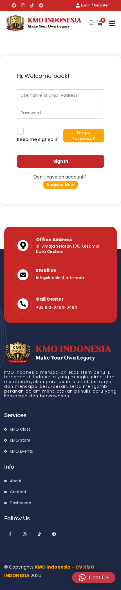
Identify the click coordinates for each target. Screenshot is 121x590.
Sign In (60, 161)
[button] (93, 577)
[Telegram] (41, 5)
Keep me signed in (38, 139)
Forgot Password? (83, 135)
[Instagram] (23, 5)
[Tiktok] (32, 5)
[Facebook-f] (10, 534)
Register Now (60, 185)
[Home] (43, 23)
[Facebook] (14, 5)
